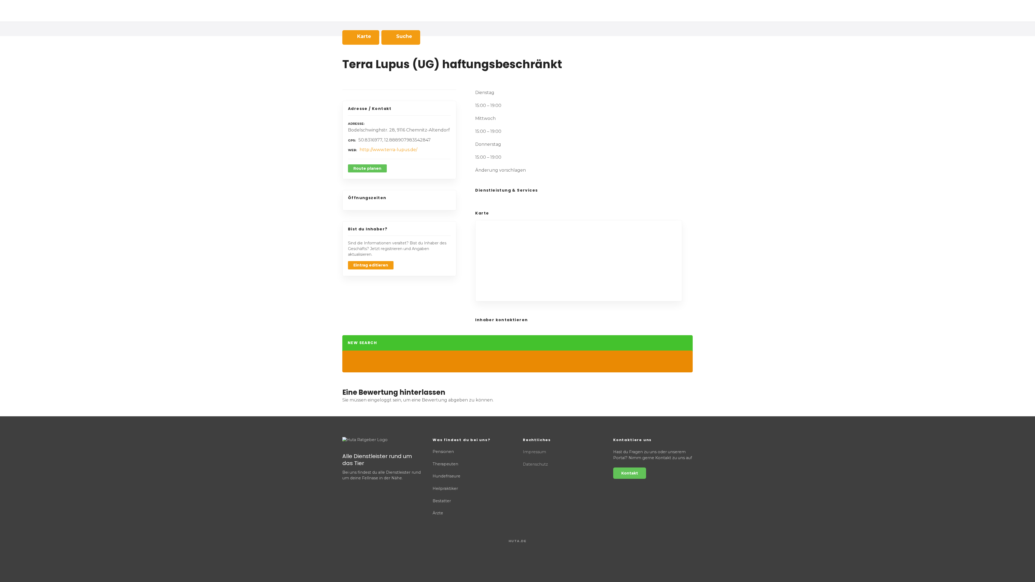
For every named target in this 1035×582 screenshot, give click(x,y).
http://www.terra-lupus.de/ (388, 149)
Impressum (534, 451)
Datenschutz (535, 464)
